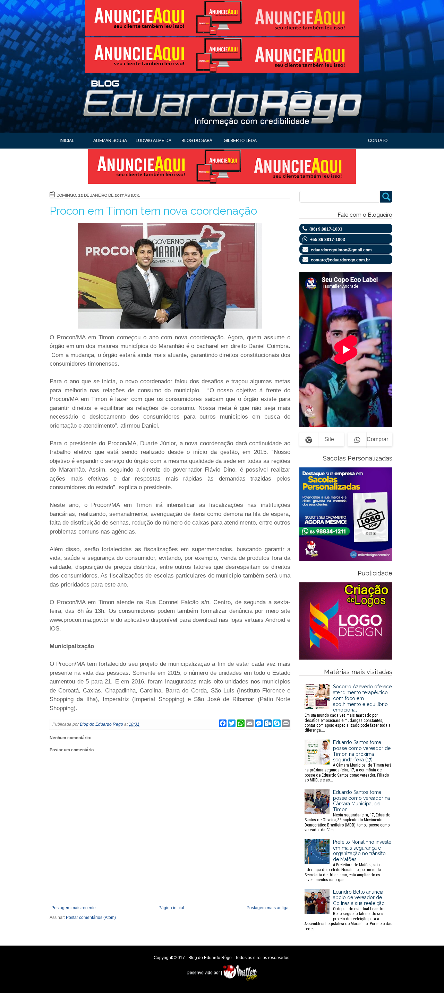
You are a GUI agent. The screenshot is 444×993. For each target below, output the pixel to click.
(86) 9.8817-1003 (325, 229)
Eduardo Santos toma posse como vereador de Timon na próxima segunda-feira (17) (348, 761)
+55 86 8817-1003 (327, 239)
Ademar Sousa (110, 140)
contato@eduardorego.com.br (340, 260)
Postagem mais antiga (268, 907)
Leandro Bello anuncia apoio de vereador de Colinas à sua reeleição (348, 910)
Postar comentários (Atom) (91, 917)
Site (329, 439)
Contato (377, 140)
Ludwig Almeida (153, 140)
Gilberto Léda (240, 140)
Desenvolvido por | (205, 972)
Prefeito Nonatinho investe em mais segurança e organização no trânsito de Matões (348, 860)
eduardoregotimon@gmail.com (341, 250)
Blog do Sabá (196, 140)
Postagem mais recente (73, 907)
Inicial (67, 140)
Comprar (377, 439)
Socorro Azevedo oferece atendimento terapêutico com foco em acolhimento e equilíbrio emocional (348, 708)
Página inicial (171, 907)
